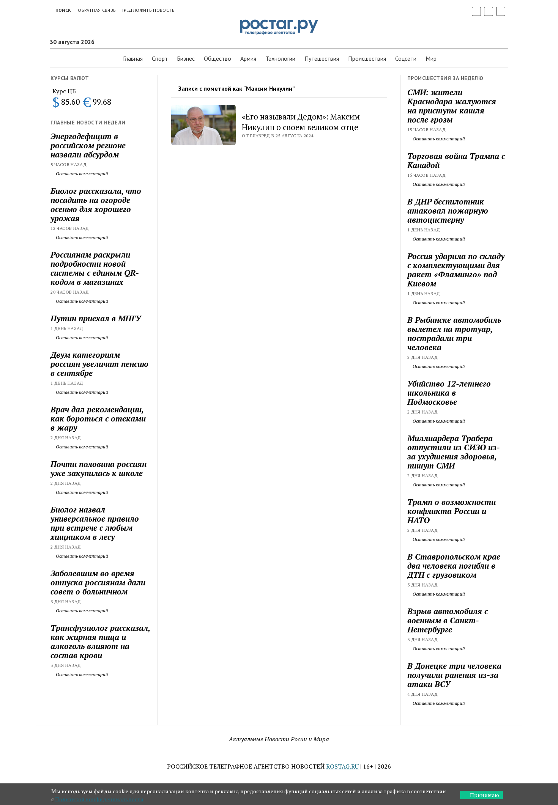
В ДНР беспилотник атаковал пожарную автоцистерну (447, 210)
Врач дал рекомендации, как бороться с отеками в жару (98, 418)
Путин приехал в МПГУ (95, 318)
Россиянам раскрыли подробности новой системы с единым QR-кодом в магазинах (94, 268)
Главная (133, 58)
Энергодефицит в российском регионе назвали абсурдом (88, 145)
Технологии (280, 58)
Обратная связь (97, 10)
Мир (431, 58)
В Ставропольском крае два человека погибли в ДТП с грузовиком (453, 565)
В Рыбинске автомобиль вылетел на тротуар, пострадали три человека (454, 333)
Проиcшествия (367, 58)
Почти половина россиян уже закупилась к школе (98, 468)
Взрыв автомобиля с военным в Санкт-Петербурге (447, 620)
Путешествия (321, 58)
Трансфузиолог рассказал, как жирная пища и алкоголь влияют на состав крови (100, 641)
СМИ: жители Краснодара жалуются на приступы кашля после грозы (451, 106)
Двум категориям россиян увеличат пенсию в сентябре (99, 363)
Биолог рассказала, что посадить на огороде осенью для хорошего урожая (95, 204)
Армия (248, 58)
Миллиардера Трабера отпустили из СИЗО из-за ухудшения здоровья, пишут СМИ (453, 452)
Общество (217, 58)
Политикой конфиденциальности (99, 799)
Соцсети (405, 58)
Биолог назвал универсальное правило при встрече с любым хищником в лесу (94, 523)
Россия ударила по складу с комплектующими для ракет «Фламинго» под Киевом (455, 270)
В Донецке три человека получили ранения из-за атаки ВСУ (454, 675)
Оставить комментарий (81, 173)
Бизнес (186, 58)
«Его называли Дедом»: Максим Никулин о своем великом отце (301, 121)
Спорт (160, 58)
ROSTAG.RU (342, 766)
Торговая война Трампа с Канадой (456, 160)
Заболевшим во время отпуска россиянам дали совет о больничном (97, 582)
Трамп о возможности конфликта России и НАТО (451, 511)
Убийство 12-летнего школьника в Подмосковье (449, 392)
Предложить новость (147, 10)
